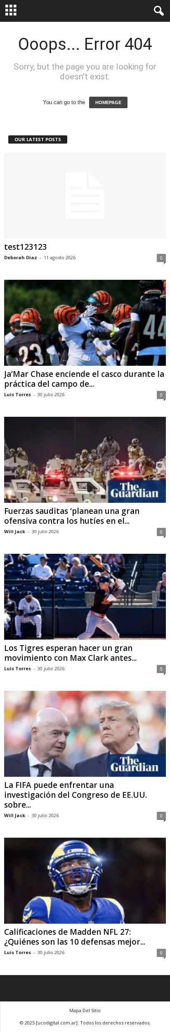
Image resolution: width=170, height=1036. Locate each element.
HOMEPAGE (108, 102)
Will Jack (14, 531)
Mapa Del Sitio (85, 1010)
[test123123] (85, 196)
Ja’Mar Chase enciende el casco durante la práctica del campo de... (84, 379)
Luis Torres (17, 394)
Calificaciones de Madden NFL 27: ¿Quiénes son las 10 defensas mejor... (74, 937)
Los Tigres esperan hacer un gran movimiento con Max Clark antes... (70, 653)
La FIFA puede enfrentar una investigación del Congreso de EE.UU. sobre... (75, 795)
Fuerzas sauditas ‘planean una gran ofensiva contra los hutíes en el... (71, 516)
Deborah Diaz (20, 257)
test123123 (25, 247)
